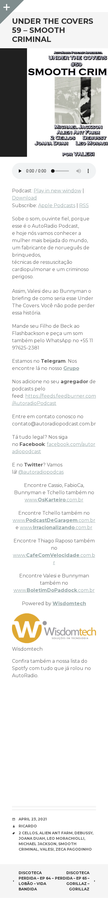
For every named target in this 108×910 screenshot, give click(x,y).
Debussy (83, 833)
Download (24, 198)
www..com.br (54, 500)
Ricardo (28, 826)
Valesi (47, 849)
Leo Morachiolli (65, 838)
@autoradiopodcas (41, 472)
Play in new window (57, 191)
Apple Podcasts (56, 205)
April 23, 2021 (33, 819)
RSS (84, 205)
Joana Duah (32, 838)
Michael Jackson (37, 844)
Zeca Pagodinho (74, 849)
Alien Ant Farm (56, 833)
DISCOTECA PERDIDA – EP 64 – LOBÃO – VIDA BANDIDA (36, 881)
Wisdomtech (69, 603)
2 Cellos (28, 833)
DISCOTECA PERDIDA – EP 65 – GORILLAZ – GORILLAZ (72, 881)
